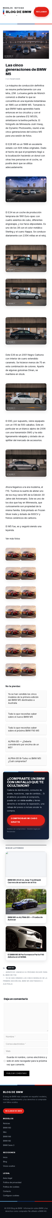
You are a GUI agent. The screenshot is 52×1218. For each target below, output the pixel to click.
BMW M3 (7, 1128)
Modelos (8, 8)
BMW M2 (7, 1141)
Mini (4, 1132)
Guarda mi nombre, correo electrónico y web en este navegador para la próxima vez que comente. (27, 1061)
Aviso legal (7, 1178)
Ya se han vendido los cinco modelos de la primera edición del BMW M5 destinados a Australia (25, 981)
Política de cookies (11, 1187)
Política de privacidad (12, 1182)
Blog (28, 12)
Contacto (7, 1191)
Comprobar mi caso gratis (24, 820)
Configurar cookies (11, 1195)
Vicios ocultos (9, 1166)
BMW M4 (7, 1136)
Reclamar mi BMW (13, 1111)
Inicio (5, 1157)
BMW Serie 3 (8, 1145)
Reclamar (41, 12)
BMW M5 (11, 968)
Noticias (19, 8)
